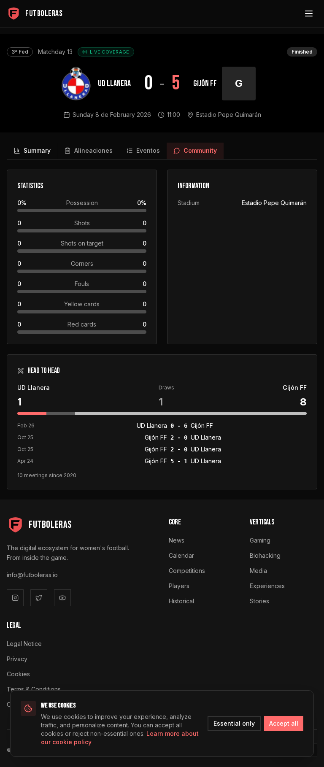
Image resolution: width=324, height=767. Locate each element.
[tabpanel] (162, 329)
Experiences (267, 585)
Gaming (260, 540)
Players (179, 585)
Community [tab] (200, 150)
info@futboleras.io (32, 574)
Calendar (181, 555)
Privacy (17, 658)
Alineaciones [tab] (93, 150)
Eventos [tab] (148, 150)
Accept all (283, 723)
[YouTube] (62, 597)
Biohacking (265, 555)
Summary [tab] (37, 150)
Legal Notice (24, 643)
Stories (259, 601)
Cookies (18, 674)
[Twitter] (38, 597)
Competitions (187, 570)
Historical (181, 601)
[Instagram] (15, 597)
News (176, 540)
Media (258, 570)
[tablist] (162, 151)
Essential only (234, 723)
